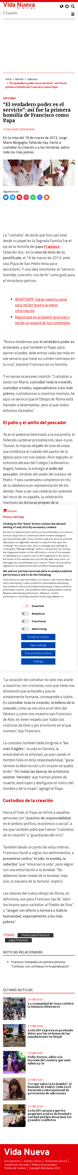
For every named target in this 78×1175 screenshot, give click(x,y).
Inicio (8, 79)
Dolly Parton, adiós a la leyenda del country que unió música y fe (49, 1060)
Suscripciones (12, 1161)
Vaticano (32, 79)
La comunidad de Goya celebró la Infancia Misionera (51, 1005)
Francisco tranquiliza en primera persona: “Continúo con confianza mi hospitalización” (40, 964)
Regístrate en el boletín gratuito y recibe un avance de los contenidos (42, 320)
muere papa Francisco (35, 935)
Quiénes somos (32, 1161)
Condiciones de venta (17, 1164)
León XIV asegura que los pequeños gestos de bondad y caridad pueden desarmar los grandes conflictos (50, 1115)
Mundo (19, 79)
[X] (12, 197)
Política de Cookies (15, 1168)
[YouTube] (19, 197)
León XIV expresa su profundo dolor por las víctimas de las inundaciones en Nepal (50, 1033)
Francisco (51, 246)
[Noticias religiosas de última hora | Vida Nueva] (19, 5)
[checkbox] (25, 606)
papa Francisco (18, 940)
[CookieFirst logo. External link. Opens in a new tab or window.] (10, 511)
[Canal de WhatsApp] (33, 197)
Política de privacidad (44, 1164)
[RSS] (46, 197)
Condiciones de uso (56, 1161)
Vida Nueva (27, 129)
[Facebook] (6, 197)
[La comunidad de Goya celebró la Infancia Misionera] (14, 1008)
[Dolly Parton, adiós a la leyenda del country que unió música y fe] (14, 1062)
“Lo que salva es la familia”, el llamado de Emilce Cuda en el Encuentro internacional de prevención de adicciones (50, 1088)
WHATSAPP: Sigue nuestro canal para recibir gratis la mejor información (41, 305)
